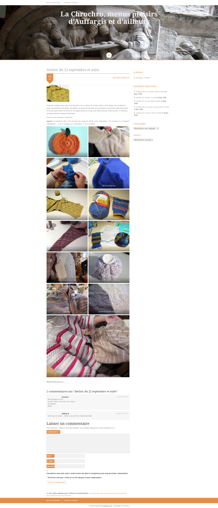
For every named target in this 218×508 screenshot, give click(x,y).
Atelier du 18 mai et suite (146, 97)
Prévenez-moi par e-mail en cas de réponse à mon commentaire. (75, 477)
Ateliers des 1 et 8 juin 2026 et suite (150, 92)
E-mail (50, 461)
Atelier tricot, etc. (58, 382)
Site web (50, 466)
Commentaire (53, 432)
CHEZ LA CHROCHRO (53, 3)
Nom (49, 456)
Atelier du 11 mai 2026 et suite (148, 101)
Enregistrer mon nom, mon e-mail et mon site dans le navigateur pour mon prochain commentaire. (87, 473)
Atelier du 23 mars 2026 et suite (148, 113)
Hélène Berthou (121, 78)
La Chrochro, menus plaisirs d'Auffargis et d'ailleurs (109, 17)
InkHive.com (107, 506)
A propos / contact (71, 3)
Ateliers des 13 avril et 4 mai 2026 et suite (152, 107)
